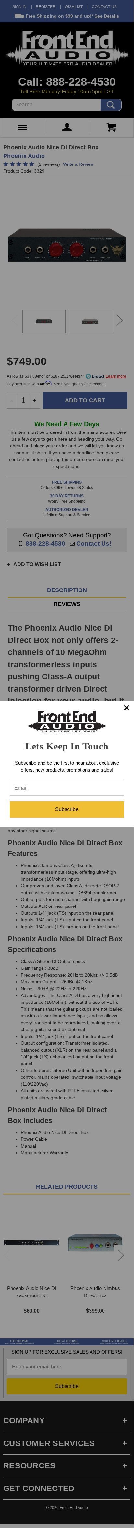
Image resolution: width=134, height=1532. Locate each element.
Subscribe (67, 809)
